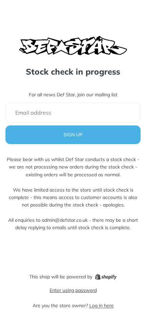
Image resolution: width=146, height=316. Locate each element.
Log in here (101, 305)
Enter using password (73, 290)
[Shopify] (105, 277)
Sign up (73, 135)
